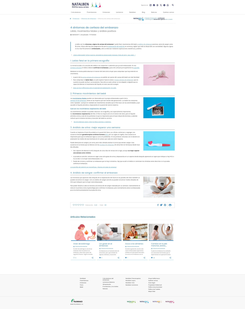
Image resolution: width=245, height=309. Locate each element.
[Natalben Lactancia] (169, 302)
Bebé (81, 287)
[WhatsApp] (168, 5)
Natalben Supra (130, 280)
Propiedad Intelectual (155, 285)
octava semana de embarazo (124, 80)
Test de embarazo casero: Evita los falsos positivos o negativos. (92, 122)
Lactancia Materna (109, 282)
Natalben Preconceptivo (133, 278)
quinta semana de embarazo (91, 77)
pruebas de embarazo (107, 145)
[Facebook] (154, 5)
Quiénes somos (168, 12)
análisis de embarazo (145, 44)
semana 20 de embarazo (78, 100)
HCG (106, 134)
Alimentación (107, 284)
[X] (161, 5)
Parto (81, 285)
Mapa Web (151, 291)
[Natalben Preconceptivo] (131, 302)
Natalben (132, 12)
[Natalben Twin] (156, 302)
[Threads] (157, 5)
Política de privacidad (155, 287)
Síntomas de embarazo (88, 18)
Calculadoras (76, 12)
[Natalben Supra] (144, 302)
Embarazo (106, 12)
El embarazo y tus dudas (110, 286)
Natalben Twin (130, 282)
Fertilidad (83, 278)
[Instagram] (150, 5)
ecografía (136, 68)
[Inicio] (86, 5)
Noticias (154, 12)
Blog (143, 12)
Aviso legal (151, 282)
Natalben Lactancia (132, 285)
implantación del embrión (116, 46)
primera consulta (75, 68)
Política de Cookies (154, 289)
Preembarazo (91, 12)
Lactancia (119, 12)
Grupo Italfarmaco (154, 278)
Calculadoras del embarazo (108, 279)
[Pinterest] (164, 5)
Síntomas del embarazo (81, 246)
